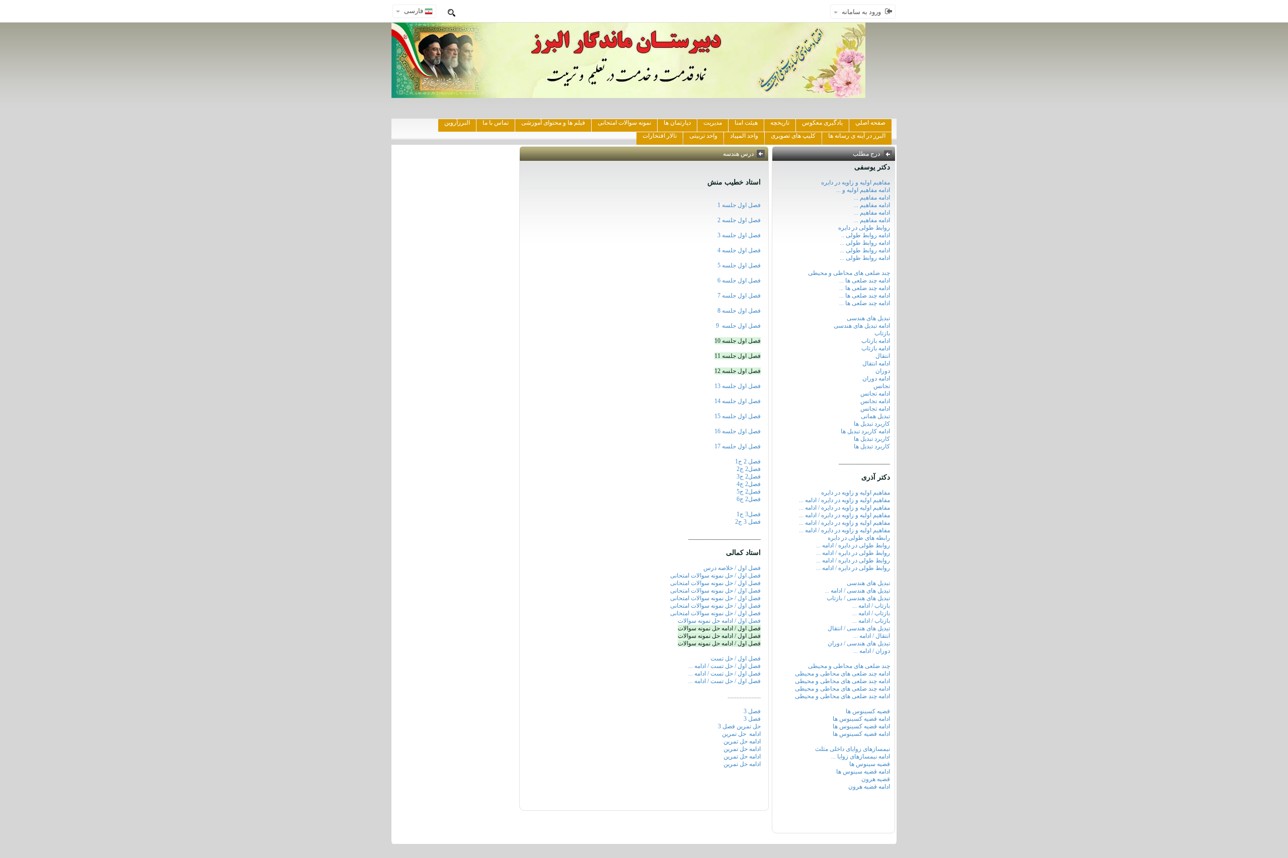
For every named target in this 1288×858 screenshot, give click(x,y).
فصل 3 (752, 711)
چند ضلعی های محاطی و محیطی (849, 272)
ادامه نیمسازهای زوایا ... (860, 756)
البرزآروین (457, 122)
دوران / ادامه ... (871, 650)
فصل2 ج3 (749, 476)
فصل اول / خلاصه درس (732, 567)
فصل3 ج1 (749, 514)
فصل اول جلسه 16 (737, 431)
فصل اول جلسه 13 (737, 386)
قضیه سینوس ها (869, 764)
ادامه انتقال (876, 363)
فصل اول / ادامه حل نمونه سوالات (719, 620)
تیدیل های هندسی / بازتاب (858, 598)
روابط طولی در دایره (864, 227)
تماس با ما (495, 122)
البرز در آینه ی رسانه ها (857, 135)
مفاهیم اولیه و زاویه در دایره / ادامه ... (844, 500)
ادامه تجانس (875, 393)
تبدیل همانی (875, 416)
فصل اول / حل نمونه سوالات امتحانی (715, 575)
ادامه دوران (876, 378)
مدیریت (712, 122)
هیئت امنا (746, 122)
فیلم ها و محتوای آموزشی (553, 122)
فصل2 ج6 (749, 499)
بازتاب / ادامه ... (871, 605)
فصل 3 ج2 (748, 521)
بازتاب (882, 333)
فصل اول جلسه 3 (739, 235)
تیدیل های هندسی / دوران (859, 643)
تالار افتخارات (659, 135)
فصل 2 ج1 (748, 461)
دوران (882, 370)
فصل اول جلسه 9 (738, 325)
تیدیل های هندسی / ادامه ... (857, 590)
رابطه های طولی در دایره (859, 537)
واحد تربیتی (703, 135)
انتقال (882, 355)
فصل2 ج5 (749, 491)
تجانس (881, 386)
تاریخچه (779, 122)
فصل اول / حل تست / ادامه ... (724, 666)
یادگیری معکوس (822, 122)
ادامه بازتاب (875, 340)
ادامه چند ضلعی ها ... (864, 280)
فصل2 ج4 (749, 484)
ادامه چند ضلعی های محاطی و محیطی (842, 673)
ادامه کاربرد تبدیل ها (865, 431)
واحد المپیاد (744, 135)
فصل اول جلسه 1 (739, 205)
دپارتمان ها (677, 122)
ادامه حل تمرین (740, 733)
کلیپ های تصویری (793, 135)
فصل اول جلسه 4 (737, 250)
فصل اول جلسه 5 (739, 265)
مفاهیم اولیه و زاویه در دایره (855, 182)
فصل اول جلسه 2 (739, 220)
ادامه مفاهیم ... (872, 197)
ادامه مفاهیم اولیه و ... (863, 190)
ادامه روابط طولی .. (865, 235)
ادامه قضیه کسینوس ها (861, 718)
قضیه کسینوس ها (868, 711)
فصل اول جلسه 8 (739, 310)
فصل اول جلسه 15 (737, 416)
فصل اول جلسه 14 (737, 401)
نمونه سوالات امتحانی (624, 122)
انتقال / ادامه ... (871, 635)
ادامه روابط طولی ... (865, 242)
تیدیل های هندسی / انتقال (859, 628)
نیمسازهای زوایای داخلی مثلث (852, 748)
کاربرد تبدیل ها (872, 423)
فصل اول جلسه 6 (739, 280)
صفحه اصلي (870, 122)
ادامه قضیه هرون (869, 786)
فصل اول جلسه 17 (737, 446)
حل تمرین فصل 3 (739, 726)
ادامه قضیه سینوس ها (863, 771)
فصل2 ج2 (749, 468)
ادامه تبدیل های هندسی (862, 325)
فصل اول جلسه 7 (739, 295)
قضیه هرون (875, 779)
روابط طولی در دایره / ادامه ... (853, 545)
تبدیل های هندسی (868, 318)
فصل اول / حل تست (735, 658)
